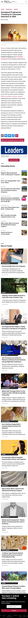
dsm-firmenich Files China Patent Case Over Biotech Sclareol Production (10, 190)
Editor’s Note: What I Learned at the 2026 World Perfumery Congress (10, 224)
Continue (14, 610)
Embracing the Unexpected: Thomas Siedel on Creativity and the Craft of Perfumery (13, 521)
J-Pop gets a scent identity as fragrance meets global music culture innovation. (14, 301)
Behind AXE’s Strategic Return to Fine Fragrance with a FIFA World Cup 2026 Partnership (13, 393)
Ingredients (3, 170)
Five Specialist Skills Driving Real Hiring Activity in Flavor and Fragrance (14, 458)
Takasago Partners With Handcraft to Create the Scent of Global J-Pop (13, 296)
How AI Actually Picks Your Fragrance (13, 266)
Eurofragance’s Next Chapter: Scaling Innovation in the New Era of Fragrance (14, 327)
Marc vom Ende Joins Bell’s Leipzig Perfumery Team (8, 216)
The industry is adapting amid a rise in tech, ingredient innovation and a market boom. (13, 495)
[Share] (5, 135)
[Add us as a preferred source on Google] (16, 135)
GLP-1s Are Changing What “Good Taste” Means (10, 181)
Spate (4, 48)
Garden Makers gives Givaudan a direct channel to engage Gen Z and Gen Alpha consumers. (14, 592)
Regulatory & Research (5, 196)
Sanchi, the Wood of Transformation (6, 233)
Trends (16, 9)
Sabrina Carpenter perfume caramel (11, 96)
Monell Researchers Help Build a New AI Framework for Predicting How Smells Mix (10, 199)
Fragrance (9, 9)
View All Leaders (14, 160)
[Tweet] (13, 135)
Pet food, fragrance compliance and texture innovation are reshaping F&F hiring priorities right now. (13, 463)
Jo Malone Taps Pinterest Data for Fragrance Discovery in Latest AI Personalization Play (12, 555)
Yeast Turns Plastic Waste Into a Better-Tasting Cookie (10, 208)
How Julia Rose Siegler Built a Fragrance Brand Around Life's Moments (11, 426)
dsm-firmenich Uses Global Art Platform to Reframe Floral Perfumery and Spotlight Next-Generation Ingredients (14, 360)
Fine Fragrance (6, 263)
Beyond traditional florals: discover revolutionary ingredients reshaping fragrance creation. (13, 366)
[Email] (2, 135)
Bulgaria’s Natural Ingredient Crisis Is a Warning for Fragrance (10, 173)
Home (2, 9)
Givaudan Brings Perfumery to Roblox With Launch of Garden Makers (13, 587)
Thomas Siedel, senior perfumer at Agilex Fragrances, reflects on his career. (12, 528)
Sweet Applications (5, 205)
